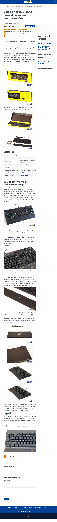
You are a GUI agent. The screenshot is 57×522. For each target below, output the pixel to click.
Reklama (16, 507)
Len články (29, 511)
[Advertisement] (47, 22)
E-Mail (9, 507)
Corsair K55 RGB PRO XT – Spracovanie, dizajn (18, 29)
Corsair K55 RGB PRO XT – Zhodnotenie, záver (18, 36)
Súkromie (46, 507)
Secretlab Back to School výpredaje (45, 62)
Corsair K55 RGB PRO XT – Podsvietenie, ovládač (19, 34)
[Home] (28, 1)
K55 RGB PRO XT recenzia (26, 464)
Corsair (8, 464)
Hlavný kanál (20, 511)
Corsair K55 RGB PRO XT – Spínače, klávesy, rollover (20, 31)
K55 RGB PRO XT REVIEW (9, 466)
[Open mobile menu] (2, 2)
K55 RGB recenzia (16, 464)
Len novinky (38, 511)
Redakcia (23, 507)
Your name (7, 480)
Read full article (30, 26)
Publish (7, 499)
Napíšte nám (38, 507)
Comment (6, 486)
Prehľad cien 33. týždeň (44, 43)
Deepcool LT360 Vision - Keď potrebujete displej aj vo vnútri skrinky (45, 48)
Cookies (30, 507)
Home (6, 6)
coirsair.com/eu (24, 175)
